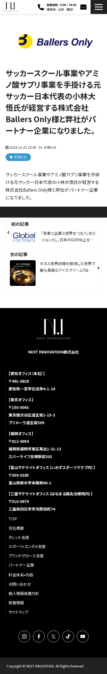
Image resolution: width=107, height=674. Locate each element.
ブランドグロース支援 (26, 555)
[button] (99, 7)
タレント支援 (19, 537)
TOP (13, 518)
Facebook (39, 636)
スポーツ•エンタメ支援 (27, 546)
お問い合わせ (84, 7)
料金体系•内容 (21, 575)
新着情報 (16, 602)
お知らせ (50, 147)
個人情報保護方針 (24, 593)
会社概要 (16, 528)
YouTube (83, 636)
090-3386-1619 (41, 7)
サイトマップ (18, 612)
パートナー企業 (21, 565)
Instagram (24, 636)
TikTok (68, 636)
